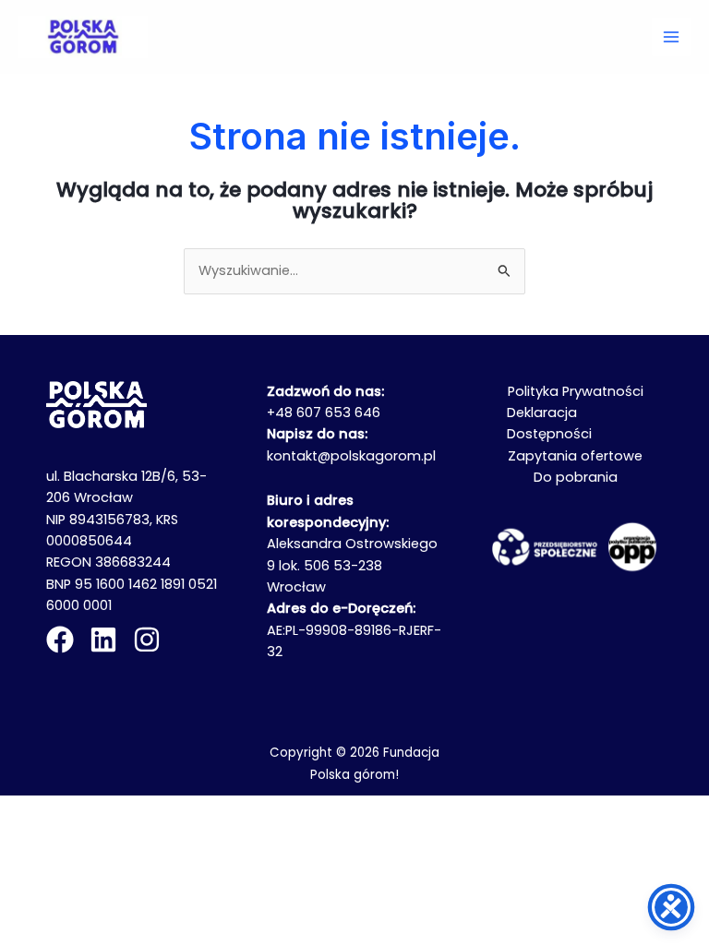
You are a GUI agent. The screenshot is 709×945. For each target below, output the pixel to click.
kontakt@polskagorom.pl (351, 456)
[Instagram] (147, 639)
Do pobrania (576, 477)
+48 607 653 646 (323, 412)
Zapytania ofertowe (575, 456)
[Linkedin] (103, 639)
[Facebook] (60, 639)
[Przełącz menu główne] (671, 37)
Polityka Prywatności (575, 391)
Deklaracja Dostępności (549, 423)
